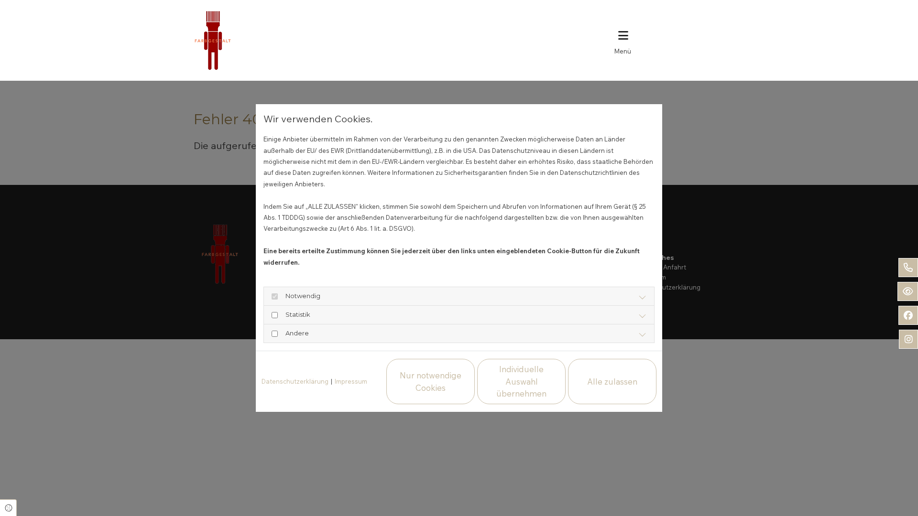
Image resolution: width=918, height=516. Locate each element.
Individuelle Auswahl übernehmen (521, 381)
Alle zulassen (612, 381)
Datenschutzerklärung (295, 381)
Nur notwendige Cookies (430, 381)
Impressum (351, 381)
